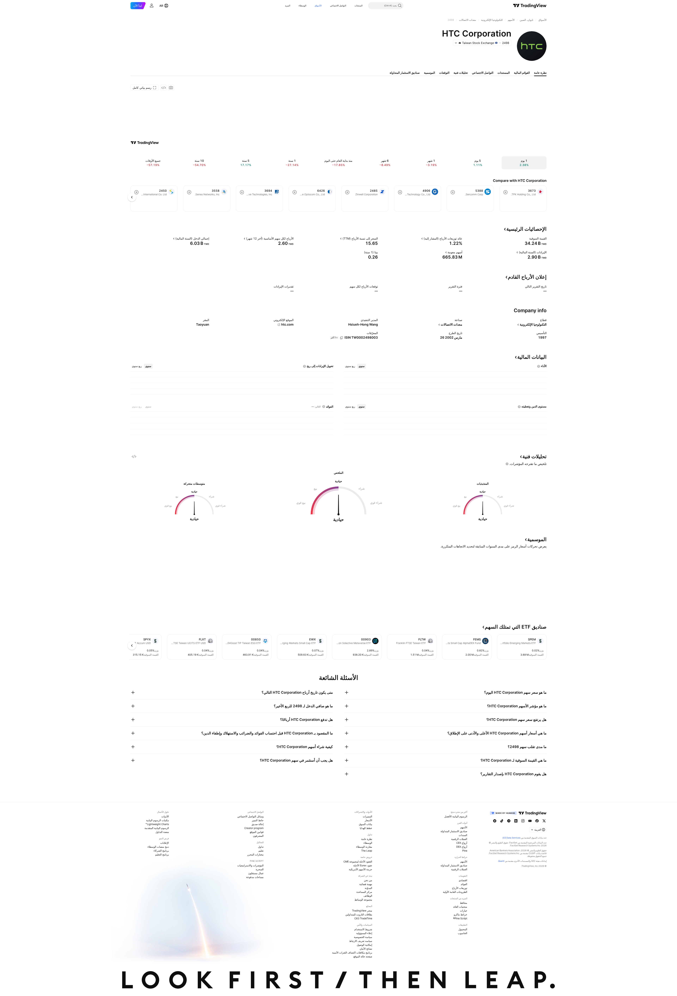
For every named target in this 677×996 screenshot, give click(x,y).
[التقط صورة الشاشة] (171, 88)
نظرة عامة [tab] (540, 72)
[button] (351, 5)
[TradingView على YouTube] (529, 820)
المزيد (287, 5)
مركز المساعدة (364, 891)
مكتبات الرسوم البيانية (157, 820)
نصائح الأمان (366, 948)
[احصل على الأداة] (164, 88)
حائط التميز (258, 820)
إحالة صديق (258, 824)
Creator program (254, 828)
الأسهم (463, 827)
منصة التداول (162, 831)
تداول (261, 846)
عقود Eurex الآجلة (362, 865)
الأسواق (318, 5)
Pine (464, 850)
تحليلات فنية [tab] (461, 72)
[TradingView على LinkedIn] (515, 820)
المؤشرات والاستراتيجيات (250, 865)
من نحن (368, 880)
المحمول (462, 929)
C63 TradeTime (363, 918)
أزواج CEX (461, 842)
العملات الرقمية (459, 838)
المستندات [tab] (504, 72)
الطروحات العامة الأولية (455, 891)
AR (161, 5)
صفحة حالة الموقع (362, 956)
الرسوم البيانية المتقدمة (157, 828)
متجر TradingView (362, 910)
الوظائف (368, 895)
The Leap (366, 850)
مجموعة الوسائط (363, 899)
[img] (459, 42)
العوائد (464, 884)
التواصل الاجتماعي (338, 5)
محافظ (463, 902)
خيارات (463, 910)
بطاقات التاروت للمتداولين (358, 914)
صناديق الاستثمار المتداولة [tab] (405, 72)
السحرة (260, 869)
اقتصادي (463, 880)
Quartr (501, 861)
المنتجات (358, 5)
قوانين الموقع (257, 831)
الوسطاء (302, 5)
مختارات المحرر (255, 854)
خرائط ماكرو (460, 914)
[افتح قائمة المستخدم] (151, 5)
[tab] (361, 366)
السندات (463, 835)
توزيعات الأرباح (459, 887)
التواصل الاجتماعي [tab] (482, 72)
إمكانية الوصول (364, 944)
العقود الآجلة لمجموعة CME (357, 861)
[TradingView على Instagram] (522, 820)
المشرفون (258, 835)
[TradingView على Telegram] (508, 820)
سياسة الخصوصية (363, 937)
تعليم (261, 850)
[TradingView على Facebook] (537, 820)
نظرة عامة (366, 838)
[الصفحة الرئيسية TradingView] (530, 5)
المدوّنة (368, 887)
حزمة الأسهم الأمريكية (360, 869)
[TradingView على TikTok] (501, 820)
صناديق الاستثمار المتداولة (454, 831)
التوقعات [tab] (444, 72)
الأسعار (368, 820)
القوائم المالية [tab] (522, 72)
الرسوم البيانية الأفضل (455, 816)
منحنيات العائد (460, 906)
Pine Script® (460, 918)
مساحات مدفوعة (255, 877)
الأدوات (165, 816)
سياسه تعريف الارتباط (360, 940)
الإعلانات (164, 842)
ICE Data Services (511, 837)
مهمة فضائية (365, 884)
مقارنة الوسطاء (364, 846)
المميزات (367, 816)
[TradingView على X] (544, 820)
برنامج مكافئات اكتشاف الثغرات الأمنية (352, 952)
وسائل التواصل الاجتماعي (250, 816)
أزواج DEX (461, 846)
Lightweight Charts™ (157, 824)
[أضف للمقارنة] (505, 192)
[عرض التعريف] (527, 238)
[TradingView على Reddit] (494, 820)
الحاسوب (462, 933)
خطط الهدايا (366, 828)
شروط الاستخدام (363, 929)
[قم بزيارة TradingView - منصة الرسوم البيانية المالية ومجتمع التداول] (144, 142)
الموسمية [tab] (429, 72)
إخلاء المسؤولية (364, 933)
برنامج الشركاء (161, 850)
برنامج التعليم (162, 854)
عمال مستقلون (256, 873)
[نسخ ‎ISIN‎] (341, 337)
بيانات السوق (365, 824)
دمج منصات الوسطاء (158, 846)
